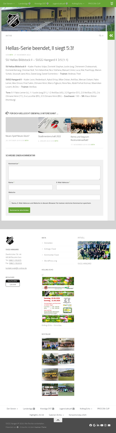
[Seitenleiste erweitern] (111, 35)
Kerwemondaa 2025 (77, 414)
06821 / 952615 (15, 260)
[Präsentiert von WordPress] (18, 427)
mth (11, 54)
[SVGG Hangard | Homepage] (13, 20)
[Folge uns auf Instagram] (105, 425)
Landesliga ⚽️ (25, 3)
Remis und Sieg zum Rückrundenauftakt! (80, 138)
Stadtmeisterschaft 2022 (49, 136)
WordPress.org (50, 260)
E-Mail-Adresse (63, 182)
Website (11, 192)
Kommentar (13, 163)
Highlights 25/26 (37, 414)
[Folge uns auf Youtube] (101, 425)
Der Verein (8, 3)
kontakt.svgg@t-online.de (16, 268)
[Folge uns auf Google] (94, 425)
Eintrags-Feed (50, 248)
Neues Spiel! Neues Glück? (17, 136)
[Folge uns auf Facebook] (90, 425)
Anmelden (48, 242)
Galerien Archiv (55, 414)
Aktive (9, 35)
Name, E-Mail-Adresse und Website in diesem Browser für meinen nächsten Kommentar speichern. (51, 203)
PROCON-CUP (94, 3)
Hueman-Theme (40, 427)
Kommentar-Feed (51, 254)
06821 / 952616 (15, 263)
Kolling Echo (77, 3)
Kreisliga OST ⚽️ (42, 3)
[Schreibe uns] (109, 425)
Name (11, 182)
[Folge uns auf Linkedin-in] (98, 425)
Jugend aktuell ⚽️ (60, 3)
